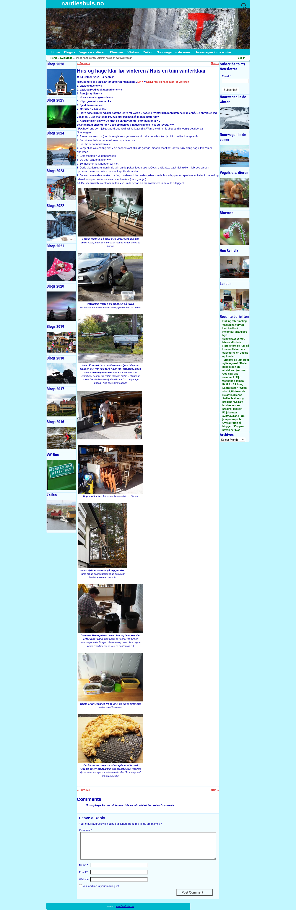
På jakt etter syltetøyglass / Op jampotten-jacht (233, 416)
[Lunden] (234, 300)
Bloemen (116, 52)
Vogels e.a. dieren (92, 52)
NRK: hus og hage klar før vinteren (167, 81)
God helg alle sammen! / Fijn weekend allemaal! (233, 377)
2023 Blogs (66, 58)
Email (83, 872)
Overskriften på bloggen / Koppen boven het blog (233, 426)
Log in (241, 58)
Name (83, 865)
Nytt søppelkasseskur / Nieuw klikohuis (233, 339)
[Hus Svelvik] (234, 267)
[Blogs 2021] (61, 266)
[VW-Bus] (61, 475)
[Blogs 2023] (61, 188)
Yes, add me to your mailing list (100, 886)
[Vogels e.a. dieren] (234, 192)
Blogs (68, 52)
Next (215, 63)
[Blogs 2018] (61, 373)
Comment (85, 830)
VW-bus (133, 52)
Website (84, 879)
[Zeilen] (61, 515)
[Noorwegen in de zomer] (234, 156)
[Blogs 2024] (61, 151)
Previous (83, 63)
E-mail (226, 76)
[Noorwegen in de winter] (234, 118)
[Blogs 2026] (61, 82)
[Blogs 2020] (61, 306)
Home (55, 52)
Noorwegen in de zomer (174, 52)
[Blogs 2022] (61, 226)
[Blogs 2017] (61, 405)
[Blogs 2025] (61, 116)
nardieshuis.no (82, 3)
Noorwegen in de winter (213, 52)
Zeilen (147, 52)
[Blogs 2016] (61, 438)
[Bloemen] (234, 231)
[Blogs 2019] (61, 342)
